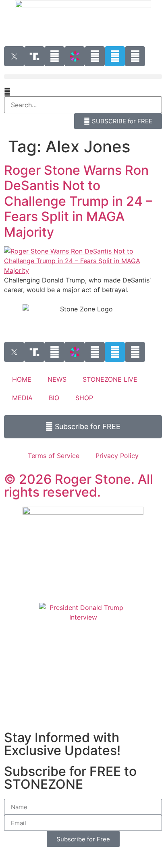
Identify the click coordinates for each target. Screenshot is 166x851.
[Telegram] (115, 56)
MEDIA (22, 398)
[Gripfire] (135, 56)
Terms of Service (53, 456)
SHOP (84, 398)
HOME (21, 379)
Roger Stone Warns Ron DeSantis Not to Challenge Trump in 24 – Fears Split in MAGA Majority (78, 201)
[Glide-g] (95, 56)
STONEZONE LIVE (110, 379)
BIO (54, 398)
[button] (83, 76)
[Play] (54, 56)
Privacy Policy (117, 456)
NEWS (57, 379)
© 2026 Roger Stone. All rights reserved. (78, 485)
